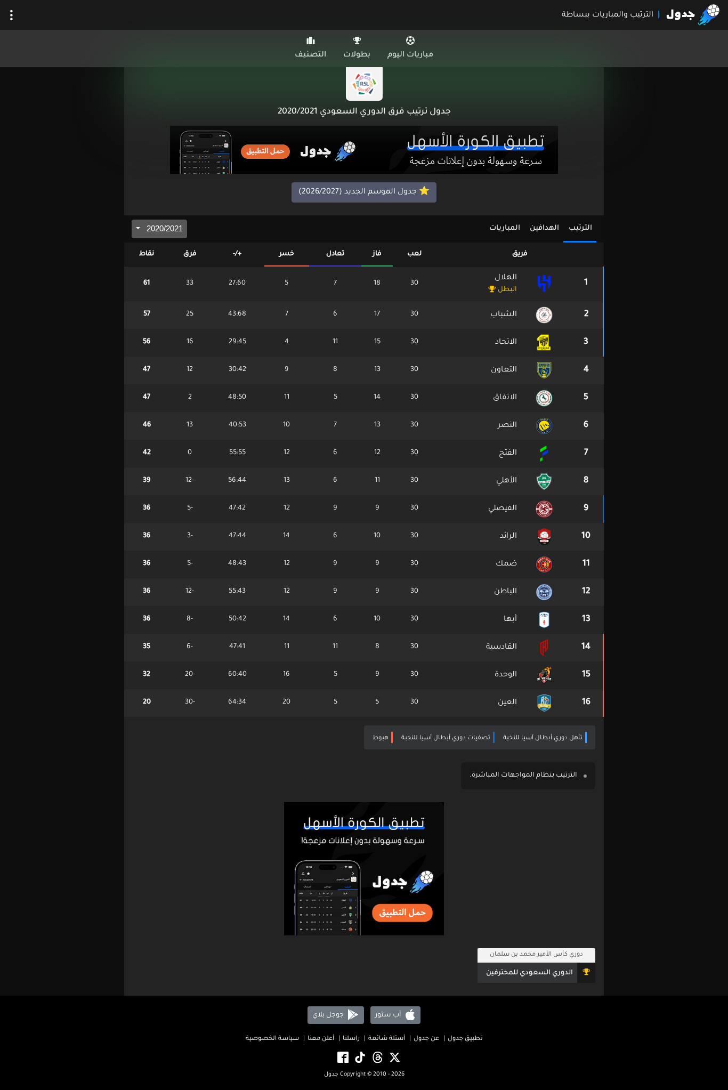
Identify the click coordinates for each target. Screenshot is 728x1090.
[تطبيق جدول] (364, 151)
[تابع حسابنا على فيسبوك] (342, 1058)
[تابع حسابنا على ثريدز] (376, 1058)
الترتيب (580, 228)
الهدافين (544, 228)
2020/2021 (163, 228)
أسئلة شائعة (386, 1039)
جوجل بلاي (328, 1015)
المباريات (504, 228)
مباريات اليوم (410, 55)
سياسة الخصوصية (272, 1039)
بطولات (356, 55)
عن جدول (426, 1039)
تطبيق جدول (465, 1039)
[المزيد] (11, 15)
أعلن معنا (321, 1039)
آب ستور (388, 1015)
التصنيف (310, 55)
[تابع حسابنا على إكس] (393, 1058)
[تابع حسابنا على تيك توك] (359, 1058)
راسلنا (351, 1039)
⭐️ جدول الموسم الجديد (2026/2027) (364, 192)
